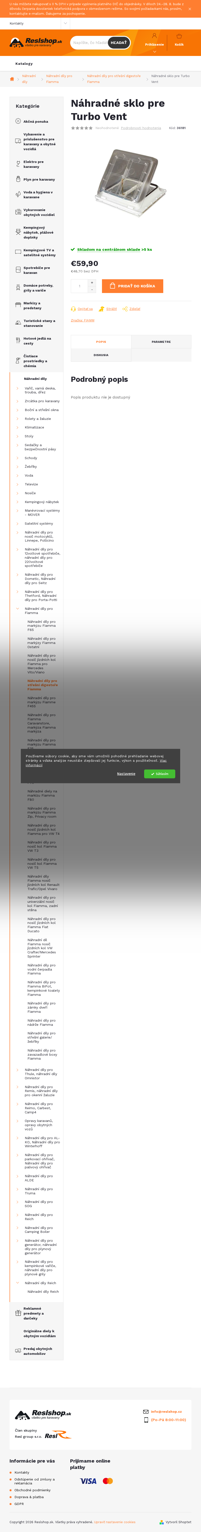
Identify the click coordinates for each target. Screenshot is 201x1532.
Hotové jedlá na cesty (37, 340)
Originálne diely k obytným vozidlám (40, 1333)
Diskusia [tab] (101, 355)
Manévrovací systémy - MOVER (42, 512)
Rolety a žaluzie (38, 419)
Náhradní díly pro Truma (39, 1191)
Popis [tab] (101, 342)
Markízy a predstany (32, 305)
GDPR (19, 1504)
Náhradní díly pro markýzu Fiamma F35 (41, 744)
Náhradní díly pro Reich (39, 1217)
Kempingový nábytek (42, 502)
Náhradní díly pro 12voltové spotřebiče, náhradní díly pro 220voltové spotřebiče (42, 557)
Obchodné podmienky (32, 1490)
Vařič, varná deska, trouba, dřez (40, 390)
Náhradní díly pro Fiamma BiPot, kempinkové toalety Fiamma (43, 988)
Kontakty (17, 23)
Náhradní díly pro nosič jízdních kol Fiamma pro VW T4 (43, 829)
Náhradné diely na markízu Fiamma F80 (42, 795)
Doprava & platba (29, 1497)
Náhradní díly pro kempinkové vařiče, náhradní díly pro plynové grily (40, 1268)
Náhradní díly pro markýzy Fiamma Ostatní (41, 643)
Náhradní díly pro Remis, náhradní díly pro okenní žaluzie (41, 1091)
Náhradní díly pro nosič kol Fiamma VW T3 (42, 846)
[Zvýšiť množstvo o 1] (92, 283)
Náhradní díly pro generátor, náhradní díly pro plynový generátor (41, 1247)
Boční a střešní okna (42, 410)
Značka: (82, 320)
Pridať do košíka (136, 286)
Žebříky (31, 466)
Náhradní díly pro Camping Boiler (39, 1230)
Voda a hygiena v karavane (38, 194)
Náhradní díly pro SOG (39, 1204)
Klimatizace (34, 427)
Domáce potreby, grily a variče (38, 287)
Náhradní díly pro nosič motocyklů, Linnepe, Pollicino (39, 536)
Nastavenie (126, 773)
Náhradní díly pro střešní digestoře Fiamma (42, 685)
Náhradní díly (35, 379)
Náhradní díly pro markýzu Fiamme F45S (41, 702)
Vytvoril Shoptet (178, 1522)
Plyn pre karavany (39, 179)
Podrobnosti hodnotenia (141, 128)
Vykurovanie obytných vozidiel (39, 212)
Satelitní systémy (39, 523)
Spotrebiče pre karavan (37, 270)
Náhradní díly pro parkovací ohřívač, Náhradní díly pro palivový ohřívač (40, 1161)
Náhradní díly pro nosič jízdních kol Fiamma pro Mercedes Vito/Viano (41, 663)
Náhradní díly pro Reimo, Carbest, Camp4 (39, 1108)
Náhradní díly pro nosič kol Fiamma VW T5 (42, 863)
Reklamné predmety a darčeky (34, 1313)
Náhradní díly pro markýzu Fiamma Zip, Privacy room (41, 812)
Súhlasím (162, 774)
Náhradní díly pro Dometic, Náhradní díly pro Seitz (40, 579)
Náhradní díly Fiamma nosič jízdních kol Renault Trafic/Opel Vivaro (43, 882)
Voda (29, 475)
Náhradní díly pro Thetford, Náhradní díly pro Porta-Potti (41, 596)
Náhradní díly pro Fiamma (39, 611)
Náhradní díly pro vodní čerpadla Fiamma (41, 969)
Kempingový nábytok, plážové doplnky (38, 232)
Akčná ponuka (36, 121)
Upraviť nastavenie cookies (115, 1522)
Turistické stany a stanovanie (39, 323)
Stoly (29, 436)
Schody (31, 458)
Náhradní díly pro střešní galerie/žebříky (41, 1037)
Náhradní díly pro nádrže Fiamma (41, 1022)
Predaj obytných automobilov (38, 1351)
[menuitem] (24, 63)
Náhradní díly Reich (40, 1283)
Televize (31, 484)
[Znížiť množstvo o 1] (92, 289)
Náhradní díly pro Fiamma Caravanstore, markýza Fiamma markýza (41, 723)
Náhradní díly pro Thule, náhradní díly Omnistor (41, 1074)
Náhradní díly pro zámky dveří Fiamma (41, 1007)
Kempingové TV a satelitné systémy (40, 252)
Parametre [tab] (161, 342)
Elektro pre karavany (34, 164)
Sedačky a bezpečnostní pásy (40, 447)
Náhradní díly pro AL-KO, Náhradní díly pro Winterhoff (42, 1142)
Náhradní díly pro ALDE (39, 1178)
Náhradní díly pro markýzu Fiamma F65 (41, 626)
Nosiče (30, 493)
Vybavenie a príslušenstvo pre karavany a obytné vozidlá (40, 141)
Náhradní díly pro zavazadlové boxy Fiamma (42, 1054)
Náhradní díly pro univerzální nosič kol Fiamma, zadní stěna (42, 903)
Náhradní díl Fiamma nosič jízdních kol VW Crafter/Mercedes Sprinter (41, 948)
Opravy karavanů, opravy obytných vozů (39, 1125)
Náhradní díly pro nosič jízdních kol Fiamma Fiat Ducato (41, 925)
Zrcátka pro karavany (42, 401)
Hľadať (119, 42)
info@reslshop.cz (166, 1411)
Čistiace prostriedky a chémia (35, 361)
